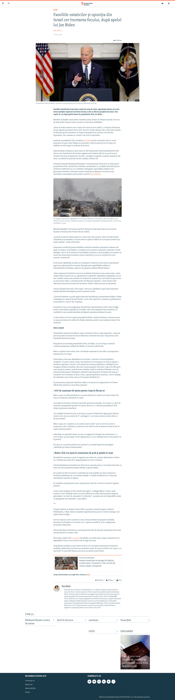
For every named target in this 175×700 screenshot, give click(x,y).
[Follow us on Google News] (109, 681)
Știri (55, 10)
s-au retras (75, 538)
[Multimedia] (163, 3)
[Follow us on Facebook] (89, 681)
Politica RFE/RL (30, 688)
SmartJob (126, 620)
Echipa (27, 692)
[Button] (117, 40)
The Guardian (95, 174)
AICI (88, 575)
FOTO (92, 631)
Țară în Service (65, 620)
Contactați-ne (30, 681)
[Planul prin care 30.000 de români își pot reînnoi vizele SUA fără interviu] (135, 652)
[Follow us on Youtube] (94, 681)
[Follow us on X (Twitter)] (113, 681)
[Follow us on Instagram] (99, 681)
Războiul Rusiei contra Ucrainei (37, 622)
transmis (87, 141)
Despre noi (29, 684)
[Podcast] (169, 3)
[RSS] (104, 681)
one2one (93, 620)
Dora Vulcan (57, 30)
